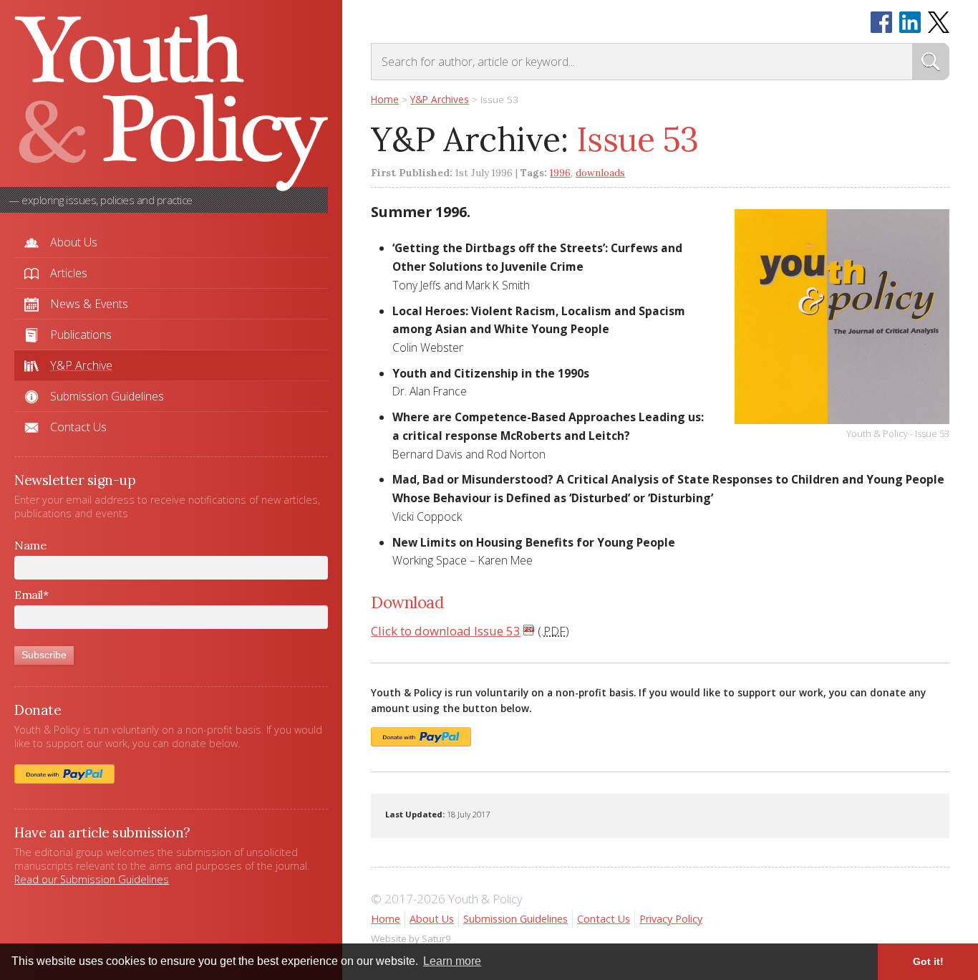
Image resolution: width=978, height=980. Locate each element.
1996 (560, 172)
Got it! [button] (928, 961)
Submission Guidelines (107, 396)
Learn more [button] (452, 961)
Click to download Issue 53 (446, 631)
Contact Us (78, 427)
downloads (600, 172)
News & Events (89, 304)
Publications (81, 334)
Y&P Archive (81, 365)
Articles (68, 273)
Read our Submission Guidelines (91, 879)
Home (385, 919)
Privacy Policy (670, 919)
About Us (73, 242)
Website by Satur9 (411, 938)
